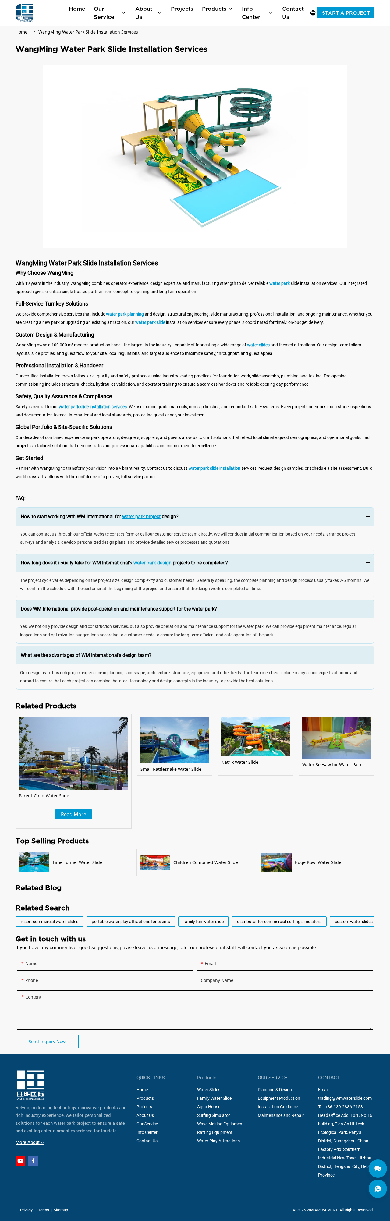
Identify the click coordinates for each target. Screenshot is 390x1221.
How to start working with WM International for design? (100, 516)
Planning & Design (275, 1090)
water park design (152, 563)
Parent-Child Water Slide (73, 771)
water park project (141, 516)
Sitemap (61, 1210)
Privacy (27, 1210)
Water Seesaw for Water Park (336, 744)
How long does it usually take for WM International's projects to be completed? (124, 563)
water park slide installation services (93, 406)
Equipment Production (279, 1098)
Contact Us (147, 1141)
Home (21, 32)
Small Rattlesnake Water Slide (174, 744)
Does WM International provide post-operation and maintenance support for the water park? (119, 609)
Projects (144, 1107)
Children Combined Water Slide (195, 862)
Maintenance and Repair (281, 1115)
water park (279, 283)
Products (145, 1098)
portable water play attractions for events (131, 921)
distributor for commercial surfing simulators (279, 921)
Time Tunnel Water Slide (74, 862)
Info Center (147, 1132)
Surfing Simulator (213, 1115)
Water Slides (208, 1090)
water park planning (125, 314)
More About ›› (30, 1142)
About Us (145, 1115)
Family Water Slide (214, 1098)
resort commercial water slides (49, 921)
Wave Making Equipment (220, 1124)
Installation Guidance (278, 1107)
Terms (43, 1210)
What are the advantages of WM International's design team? (86, 655)
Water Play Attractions (218, 1141)
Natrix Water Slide (255, 744)
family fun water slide (203, 921)
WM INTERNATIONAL (25, 13)
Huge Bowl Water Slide (316, 862)
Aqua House (208, 1107)
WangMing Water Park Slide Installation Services (88, 32)
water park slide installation (214, 468)
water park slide (150, 322)
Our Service (147, 1124)
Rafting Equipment (214, 1132)
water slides (258, 344)
